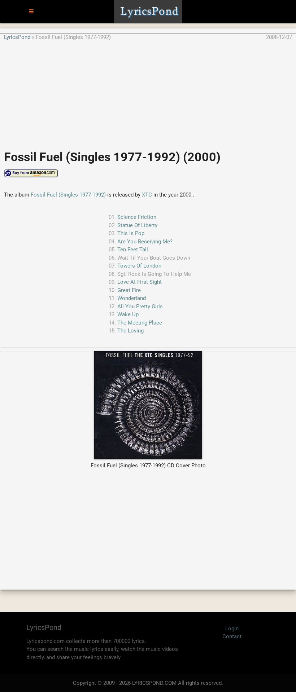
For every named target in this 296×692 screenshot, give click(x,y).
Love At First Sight (139, 282)
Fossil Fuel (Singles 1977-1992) (68, 194)
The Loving (130, 330)
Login (232, 628)
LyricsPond (17, 37)
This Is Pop (130, 233)
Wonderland (131, 298)
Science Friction (136, 217)
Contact (231, 636)
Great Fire (129, 290)
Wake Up (128, 314)
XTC (147, 194)
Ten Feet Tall (132, 249)
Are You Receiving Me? (145, 241)
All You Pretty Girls (140, 306)
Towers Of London (139, 266)
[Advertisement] (148, 91)
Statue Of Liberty (137, 225)
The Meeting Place (139, 322)
